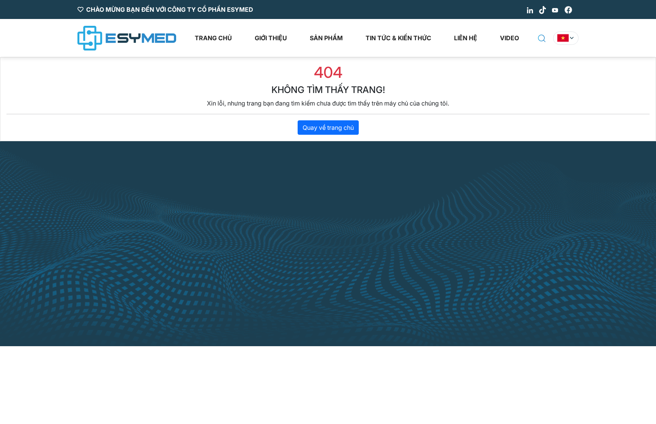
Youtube (396, 272)
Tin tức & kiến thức (398, 38)
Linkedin (396, 239)
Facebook (398, 289)
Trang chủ (213, 38)
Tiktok (393, 256)
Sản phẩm (326, 38)
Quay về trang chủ (328, 127)
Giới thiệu (271, 38)
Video (509, 38)
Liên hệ (465, 38)
